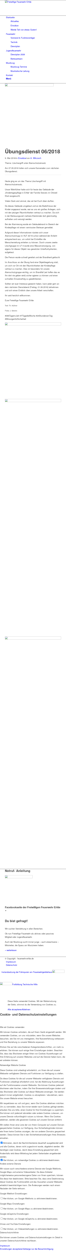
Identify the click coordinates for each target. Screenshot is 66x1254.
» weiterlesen (11, 950)
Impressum (5, 1245)
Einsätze (22, 158)
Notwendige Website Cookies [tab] (13, 1065)
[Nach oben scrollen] (1, 996)
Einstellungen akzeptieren (11, 1248)
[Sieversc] (29, 85)
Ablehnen (26, 1009)
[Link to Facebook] (9, 910)
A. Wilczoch (35, 158)
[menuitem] (33, 23)
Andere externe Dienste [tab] (10, 1163)
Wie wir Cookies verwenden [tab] (12, 1027)
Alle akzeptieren (15, 1009)
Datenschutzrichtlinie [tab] (9, 1232)
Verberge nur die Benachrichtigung (38, 1248)
